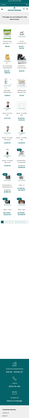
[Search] (27, 4)
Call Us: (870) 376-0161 (14, 1)
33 (20, 222)
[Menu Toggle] (2, 9)
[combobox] (12, 4)
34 (23, 222)
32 (17, 222)
